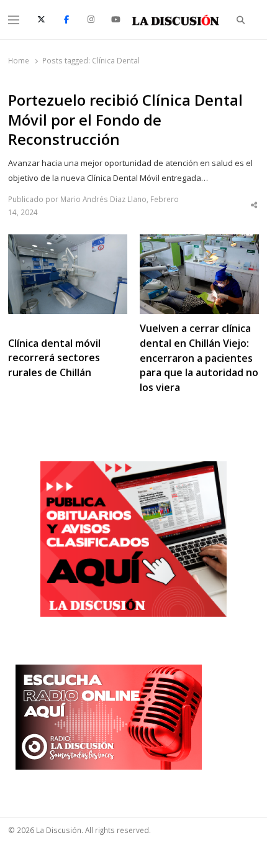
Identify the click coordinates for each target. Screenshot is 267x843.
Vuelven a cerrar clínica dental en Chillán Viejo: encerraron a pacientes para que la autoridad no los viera (199, 358)
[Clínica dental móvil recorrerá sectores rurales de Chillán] (67, 241)
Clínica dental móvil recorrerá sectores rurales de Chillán (54, 358)
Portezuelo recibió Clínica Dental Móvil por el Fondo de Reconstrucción (125, 120)
